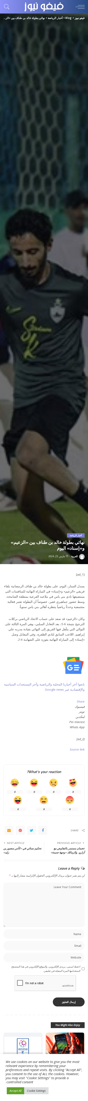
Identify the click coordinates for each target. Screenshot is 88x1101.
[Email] (9, 830)
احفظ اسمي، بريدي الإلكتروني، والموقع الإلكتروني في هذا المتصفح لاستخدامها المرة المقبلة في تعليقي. (45, 968)
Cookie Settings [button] (36, 1091)
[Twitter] (31, 830)
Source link (77, 749)
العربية (74, 556)
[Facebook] (42, 830)
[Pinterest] (20, 830)
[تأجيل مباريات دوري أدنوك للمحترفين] (22, 1047)
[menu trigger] (79, 7)
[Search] (7, 7)
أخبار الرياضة (76, 535)
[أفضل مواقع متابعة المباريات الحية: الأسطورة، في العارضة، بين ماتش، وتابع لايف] (65, 1047)
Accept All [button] (15, 1091)
